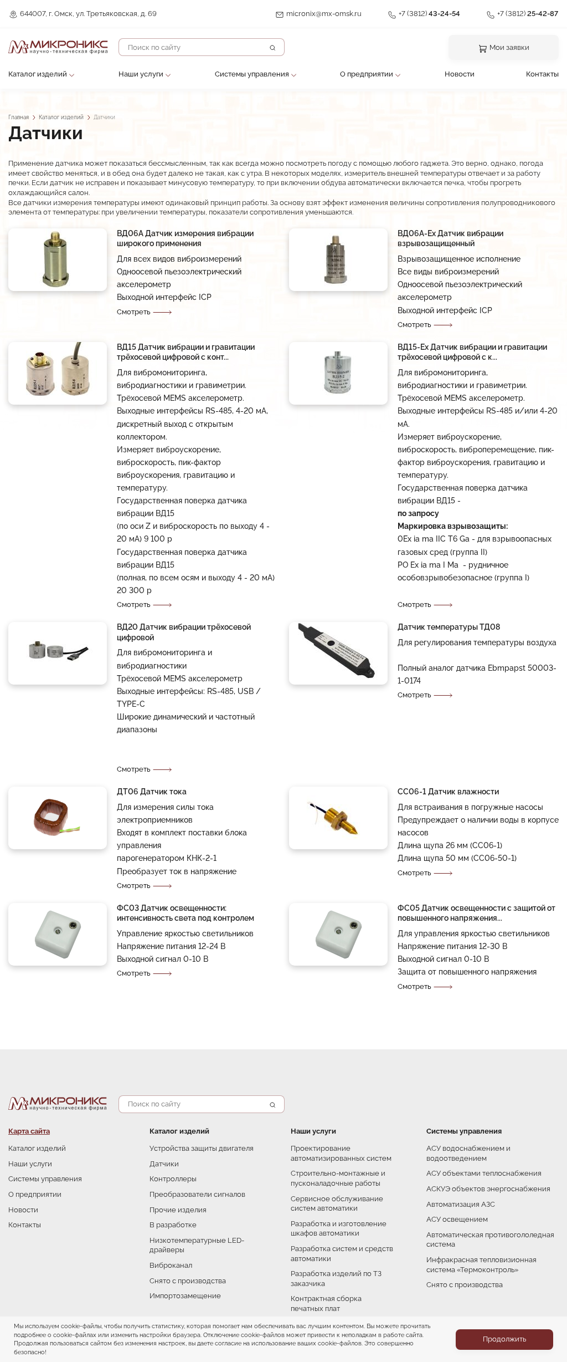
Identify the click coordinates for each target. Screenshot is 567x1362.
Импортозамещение (185, 1296)
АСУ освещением (457, 1219)
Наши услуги (140, 74)
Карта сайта (29, 1131)
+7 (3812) (429, 13)
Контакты (542, 74)
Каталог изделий (37, 74)
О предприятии (366, 74)
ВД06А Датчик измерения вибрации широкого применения (185, 238)
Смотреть (134, 312)
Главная (18, 117)
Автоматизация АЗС (460, 1204)
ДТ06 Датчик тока (152, 791)
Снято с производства (188, 1281)
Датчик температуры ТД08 (449, 626)
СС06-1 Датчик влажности (448, 791)
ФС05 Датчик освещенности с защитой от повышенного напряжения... (476, 913)
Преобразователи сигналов (197, 1194)
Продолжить (504, 1339)
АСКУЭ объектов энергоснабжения (488, 1189)
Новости (460, 74)
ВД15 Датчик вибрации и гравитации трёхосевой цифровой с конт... (186, 352)
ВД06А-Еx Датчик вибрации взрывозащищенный (450, 238)
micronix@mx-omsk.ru (324, 13)
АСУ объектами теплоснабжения (484, 1173)
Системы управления (252, 74)
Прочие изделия (178, 1210)
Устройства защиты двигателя (202, 1148)
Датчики (164, 1164)
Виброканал (171, 1265)
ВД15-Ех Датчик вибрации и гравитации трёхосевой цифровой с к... (472, 352)
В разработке (173, 1225)
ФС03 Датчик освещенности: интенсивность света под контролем (185, 913)
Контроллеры (173, 1179)
